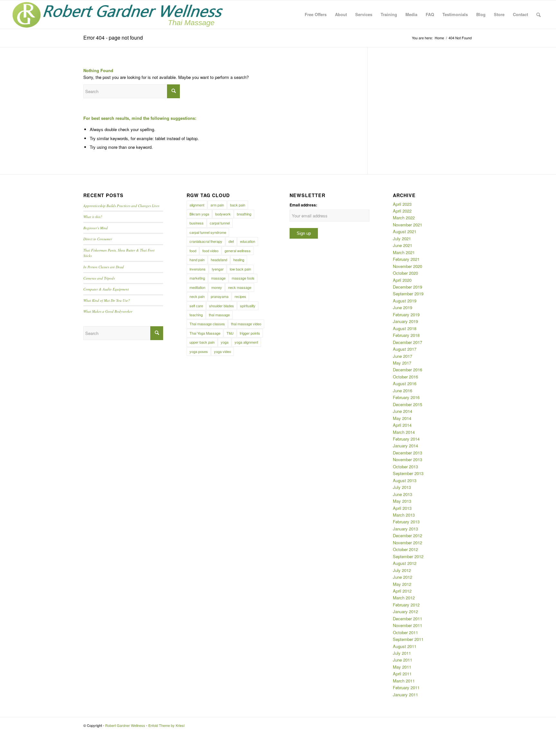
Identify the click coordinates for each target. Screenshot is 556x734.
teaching (196, 314)
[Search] (538, 14)
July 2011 (402, 653)
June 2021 (402, 245)
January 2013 (405, 529)
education (247, 241)
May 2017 (402, 363)
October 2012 (405, 549)
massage (218, 278)
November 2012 (407, 542)
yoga (224, 342)
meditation (197, 287)
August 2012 (404, 563)
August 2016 (404, 383)
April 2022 (402, 211)
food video (210, 250)
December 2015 (407, 404)
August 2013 (404, 480)
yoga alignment (246, 342)
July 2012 (402, 570)
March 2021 (404, 252)
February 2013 (406, 522)
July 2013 (402, 487)
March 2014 (404, 432)
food (193, 250)
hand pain (197, 259)
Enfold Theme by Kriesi (166, 725)
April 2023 (402, 204)
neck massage (239, 287)
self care (196, 305)
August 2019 (404, 301)
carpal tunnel (220, 222)
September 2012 (408, 556)
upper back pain (202, 342)
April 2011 (402, 674)
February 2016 (406, 397)
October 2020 (405, 273)
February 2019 (406, 314)
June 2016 (402, 390)
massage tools (243, 278)
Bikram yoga (199, 213)
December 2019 (407, 287)
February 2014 (406, 439)
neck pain (197, 296)
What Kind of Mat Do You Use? (106, 300)
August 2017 (404, 349)
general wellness (238, 250)
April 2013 (402, 508)
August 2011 (404, 646)
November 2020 (407, 266)
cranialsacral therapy (206, 241)
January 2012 (405, 611)
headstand (219, 259)
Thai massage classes (207, 323)
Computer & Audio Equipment (106, 289)
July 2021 (402, 238)
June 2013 (402, 494)
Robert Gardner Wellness (125, 725)
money (216, 287)
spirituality (247, 305)
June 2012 (402, 577)
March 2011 (404, 681)
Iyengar (218, 269)
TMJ (230, 333)
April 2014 (402, 425)
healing (238, 259)
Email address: (303, 205)
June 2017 (402, 356)
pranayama (219, 296)
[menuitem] (316, 14)
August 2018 (404, 328)
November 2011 (407, 625)
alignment (197, 204)
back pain (237, 204)
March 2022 (404, 217)
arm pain (217, 204)
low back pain (240, 269)
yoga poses (199, 351)
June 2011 (402, 660)
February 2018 (406, 335)
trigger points (250, 333)
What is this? (92, 216)
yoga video (222, 351)
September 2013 (408, 473)
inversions (198, 269)
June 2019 (402, 307)
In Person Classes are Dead (103, 266)
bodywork (223, 213)
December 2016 (407, 370)
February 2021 (406, 259)
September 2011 (408, 639)
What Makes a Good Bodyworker (107, 311)
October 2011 (405, 632)
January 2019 (405, 321)
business (197, 222)
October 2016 (405, 377)
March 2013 (404, 515)
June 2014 (402, 411)
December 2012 (407, 535)
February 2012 (406, 605)
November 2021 (407, 225)
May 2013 (402, 501)
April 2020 (402, 280)
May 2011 (402, 667)
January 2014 (405, 446)
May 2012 (402, 584)
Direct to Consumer (97, 238)
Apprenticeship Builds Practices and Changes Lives (121, 205)
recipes (240, 296)
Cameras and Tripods (99, 278)
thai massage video (246, 323)
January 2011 (405, 694)
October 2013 (405, 466)
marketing (197, 278)
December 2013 (407, 453)
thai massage (219, 314)
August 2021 (404, 231)
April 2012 (402, 591)
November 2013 (407, 459)
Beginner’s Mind (95, 227)
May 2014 (402, 418)
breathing (244, 213)
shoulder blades (221, 305)
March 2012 (404, 598)
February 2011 (406, 687)
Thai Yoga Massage (205, 333)
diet (231, 241)
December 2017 (407, 342)
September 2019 (408, 294)
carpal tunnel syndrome (208, 232)
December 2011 (407, 618)
